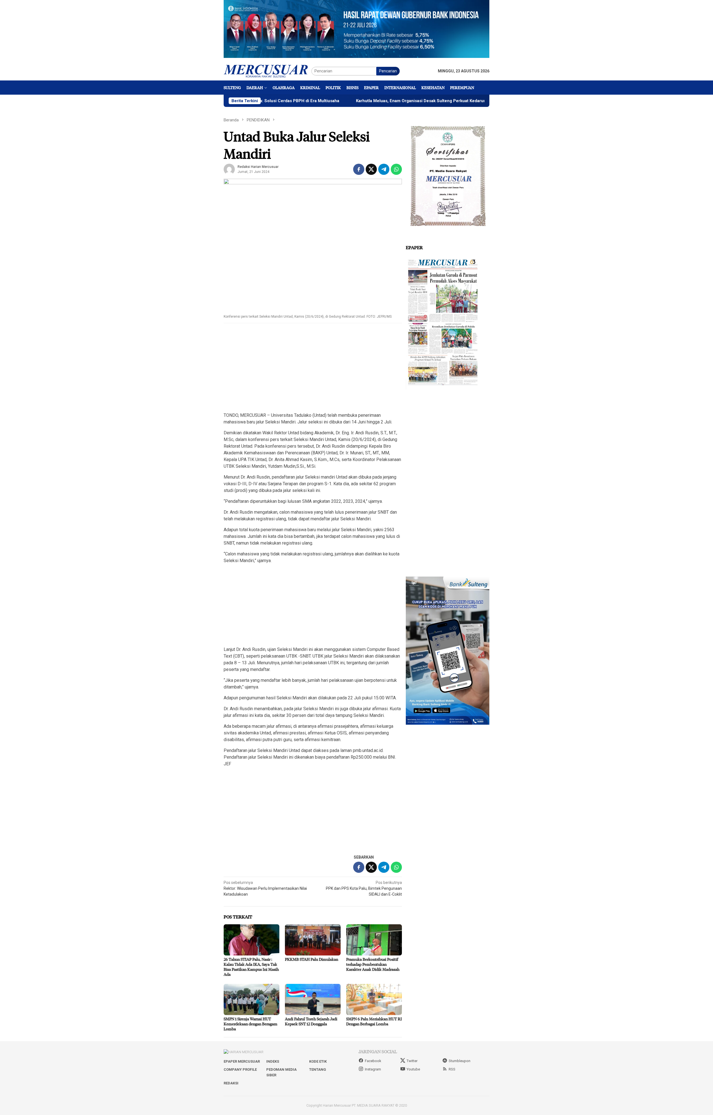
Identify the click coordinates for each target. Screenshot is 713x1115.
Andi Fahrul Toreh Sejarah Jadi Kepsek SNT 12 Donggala (311, 1021)
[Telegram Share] (383, 169)
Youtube (413, 1069)
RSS (452, 1069)
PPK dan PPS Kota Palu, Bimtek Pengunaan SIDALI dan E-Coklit (364, 888)
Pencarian (388, 71)
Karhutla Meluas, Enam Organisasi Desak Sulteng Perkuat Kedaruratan (377, 100)
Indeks (272, 1061)
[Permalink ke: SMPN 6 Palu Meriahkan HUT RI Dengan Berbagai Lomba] (374, 999)
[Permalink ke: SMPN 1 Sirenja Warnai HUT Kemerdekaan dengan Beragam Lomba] (251, 999)
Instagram (373, 1069)
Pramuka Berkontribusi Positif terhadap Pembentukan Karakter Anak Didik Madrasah (372, 964)
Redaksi (231, 1083)
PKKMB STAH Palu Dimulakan (311, 959)
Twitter (412, 1061)
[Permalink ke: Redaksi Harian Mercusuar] (229, 168)
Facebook (373, 1061)
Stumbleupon (459, 1061)
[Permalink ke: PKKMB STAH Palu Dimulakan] (313, 939)
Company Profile (240, 1069)
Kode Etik (318, 1061)
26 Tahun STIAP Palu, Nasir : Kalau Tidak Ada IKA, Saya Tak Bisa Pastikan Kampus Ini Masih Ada (251, 967)
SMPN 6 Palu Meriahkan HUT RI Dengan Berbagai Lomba (374, 1021)
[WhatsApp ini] (396, 169)
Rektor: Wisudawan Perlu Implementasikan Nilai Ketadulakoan (265, 888)
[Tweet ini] (371, 169)
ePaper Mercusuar (242, 1061)
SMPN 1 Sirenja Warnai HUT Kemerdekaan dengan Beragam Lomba (250, 1023)
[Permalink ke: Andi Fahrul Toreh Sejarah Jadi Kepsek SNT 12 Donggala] (313, 999)
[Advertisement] (313, 368)
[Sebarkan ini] (358, 169)
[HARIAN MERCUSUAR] (267, 70)
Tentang (317, 1069)
